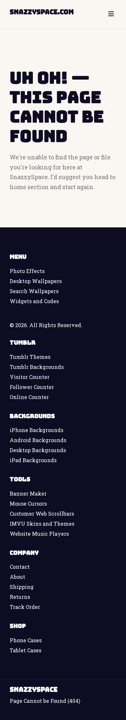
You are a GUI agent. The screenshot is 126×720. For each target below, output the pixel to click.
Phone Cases (26, 640)
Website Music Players (39, 533)
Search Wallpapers (34, 291)
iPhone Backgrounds (36, 430)
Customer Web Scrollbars (42, 513)
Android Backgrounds (38, 440)
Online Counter (29, 397)
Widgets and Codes (34, 301)
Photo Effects (27, 271)
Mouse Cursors (28, 503)
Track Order (25, 606)
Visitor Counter (29, 376)
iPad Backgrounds (33, 460)
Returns (20, 596)
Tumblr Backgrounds (37, 366)
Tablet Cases (25, 650)
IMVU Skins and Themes (42, 523)
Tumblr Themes (30, 356)
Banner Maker (28, 493)
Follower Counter (32, 386)
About (17, 576)
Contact (20, 566)
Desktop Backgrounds (38, 450)
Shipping (22, 586)
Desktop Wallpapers (36, 281)
